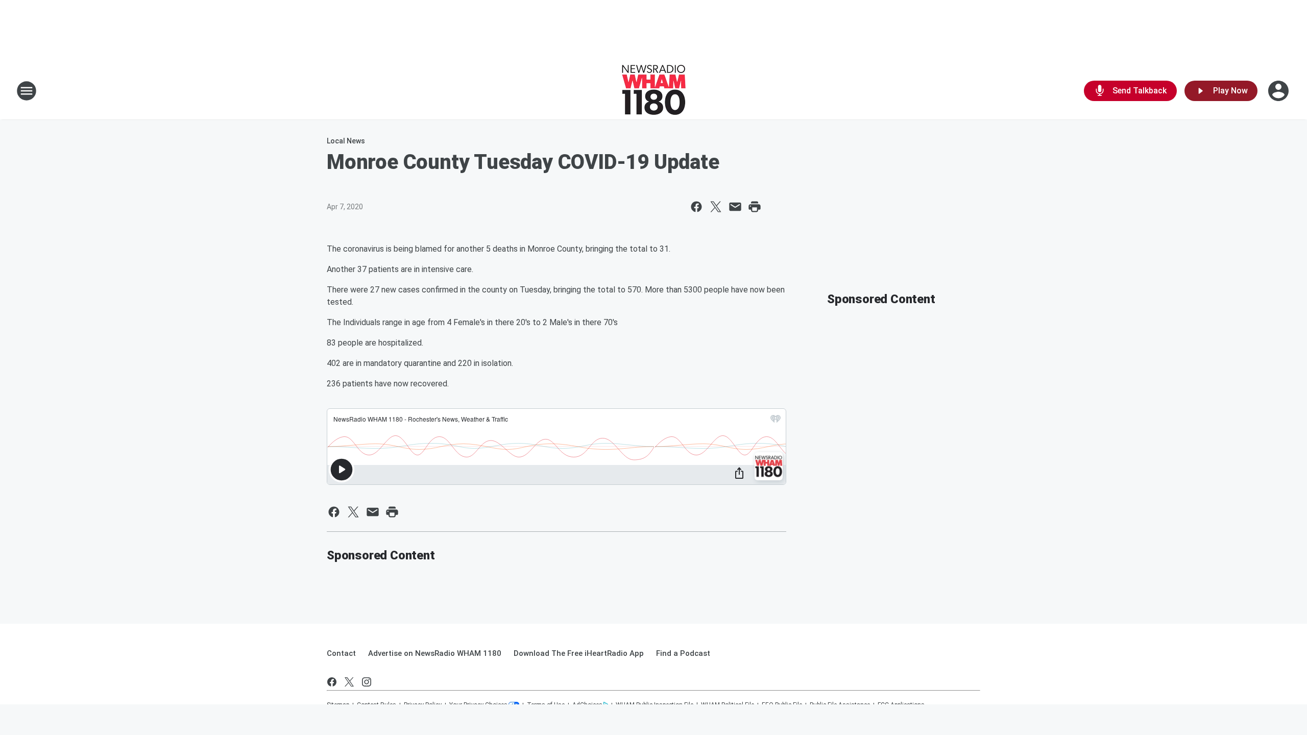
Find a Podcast (683, 653)
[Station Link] (653, 90)
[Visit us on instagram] (366, 682)
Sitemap (338, 704)
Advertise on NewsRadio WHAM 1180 (434, 653)
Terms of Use (546, 704)
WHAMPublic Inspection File (654, 704)
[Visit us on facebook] (332, 682)
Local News (346, 141)
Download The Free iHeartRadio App (579, 653)
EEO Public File (782, 704)
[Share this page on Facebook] (696, 207)
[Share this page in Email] (735, 207)
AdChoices (587, 704)
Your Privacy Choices (478, 704)
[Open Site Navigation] (26, 91)
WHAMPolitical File (727, 704)
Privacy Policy (423, 704)
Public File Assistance (840, 704)
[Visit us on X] (349, 682)
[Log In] (1279, 91)
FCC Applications (901, 704)
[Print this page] (754, 207)
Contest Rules (376, 704)
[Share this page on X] (716, 207)
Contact (341, 653)
